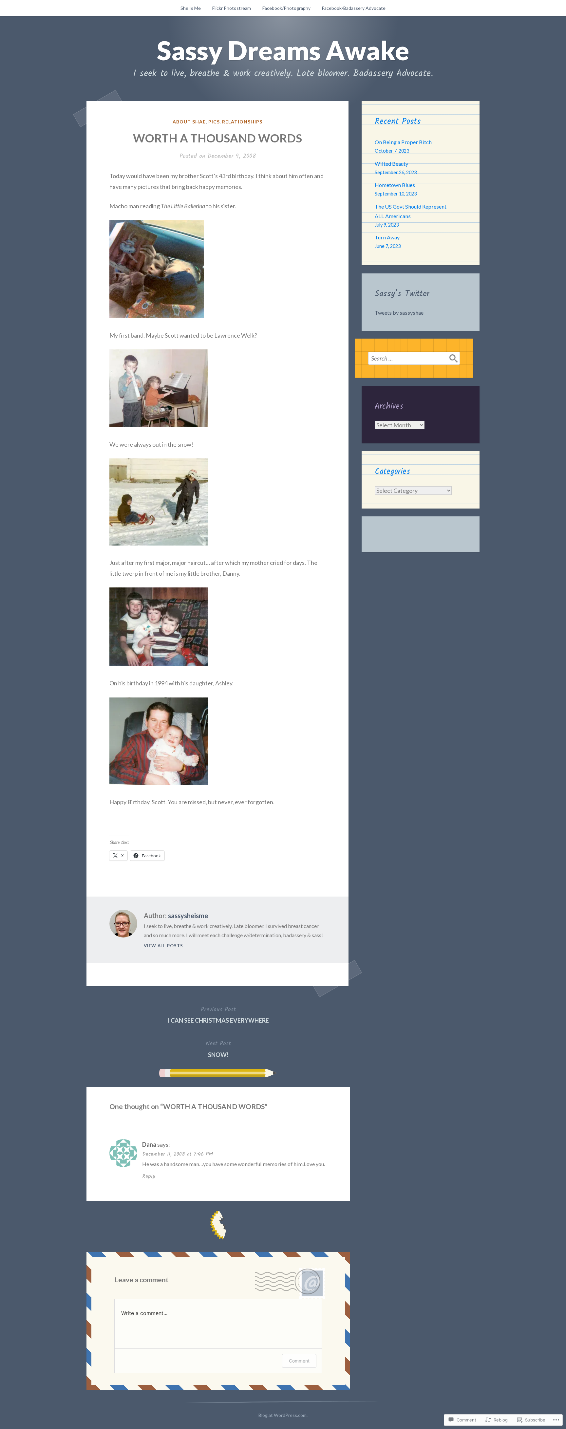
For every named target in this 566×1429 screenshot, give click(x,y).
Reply (148, 1176)
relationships (242, 121)
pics (214, 121)
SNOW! (218, 1048)
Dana (149, 1144)
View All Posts (163, 945)
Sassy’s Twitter (402, 293)
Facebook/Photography (286, 8)
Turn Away (387, 237)
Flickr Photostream (231, 8)
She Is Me (190, 8)
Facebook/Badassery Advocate (354, 8)
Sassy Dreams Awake (283, 50)
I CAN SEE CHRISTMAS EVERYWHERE (218, 1014)
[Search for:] (414, 358)
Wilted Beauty (391, 163)
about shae (189, 121)
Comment (299, 1361)
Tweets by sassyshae (399, 312)
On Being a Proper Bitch (403, 142)
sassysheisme (188, 915)
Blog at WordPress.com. (283, 1415)
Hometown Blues (395, 185)
